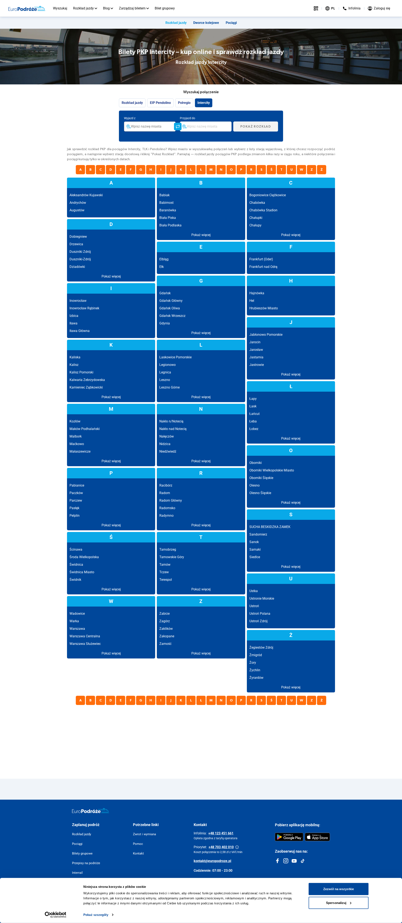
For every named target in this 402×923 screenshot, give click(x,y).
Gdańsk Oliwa (169, 308)
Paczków (76, 493)
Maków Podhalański (85, 429)
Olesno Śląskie (260, 493)
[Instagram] (285, 860)
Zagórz (164, 621)
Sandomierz (258, 534)
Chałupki (255, 218)
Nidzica (164, 444)
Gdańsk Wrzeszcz (172, 316)
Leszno (164, 380)
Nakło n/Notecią (171, 421)
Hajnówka (256, 293)
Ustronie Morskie (261, 598)
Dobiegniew (78, 237)
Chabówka (257, 203)
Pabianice (77, 485)
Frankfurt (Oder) (261, 259)
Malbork (76, 436)
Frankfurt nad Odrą (263, 267)
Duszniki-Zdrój (80, 259)
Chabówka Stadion (263, 210)
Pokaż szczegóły (95, 915)
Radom (164, 493)
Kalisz (74, 365)
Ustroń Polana (259, 614)
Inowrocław (78, 301)
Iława (73, 323)
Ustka (253, 591)
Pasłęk (74, 508)
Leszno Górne (169, 387)
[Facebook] (277, 860)
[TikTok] (302, 860)
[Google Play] (289, 837)
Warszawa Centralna (85, 636)
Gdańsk (165, 293)
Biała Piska (167, 218)
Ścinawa (76, 549)
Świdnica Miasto (82, 572)
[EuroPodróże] (90, 810)
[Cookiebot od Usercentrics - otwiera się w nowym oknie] (55, 915)
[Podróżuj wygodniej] (316, 8)
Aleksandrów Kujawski (86, 195)
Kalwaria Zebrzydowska (87, 380)
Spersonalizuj (336, 902)
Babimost (166, 203)
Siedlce (254, 557)
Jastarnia (256, 357)
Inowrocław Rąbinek (84, 308)
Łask (252, 406)
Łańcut (254, 414)
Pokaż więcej (201, 235)
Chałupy (255, 225)
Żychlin (254, 670)
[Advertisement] (192, 737)
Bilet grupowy (165, 8)
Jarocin (254, 342)
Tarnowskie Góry (171, 557)
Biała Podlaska (170, 225)
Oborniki (255, 463)
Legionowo (167, 365)
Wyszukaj (60, 8)
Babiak (164, 195)
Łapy (253, 399)
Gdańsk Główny (171, 301)
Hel (251, 301)
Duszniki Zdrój (80, 252)
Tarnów (164, 565)
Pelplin (75, 516)
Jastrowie (256, 365)
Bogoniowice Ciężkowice (267, 195)
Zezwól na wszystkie (338, 889)
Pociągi (231, 23)
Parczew (76, 500)
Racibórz (165, 485)
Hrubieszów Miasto (263, 308)
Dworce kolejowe (206, 23)
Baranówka (167, 210)
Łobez (253, 429)
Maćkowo (77, 444)
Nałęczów (166, 436)
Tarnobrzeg (167, 549)
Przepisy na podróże (86, 863)
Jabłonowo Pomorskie (265, 335)
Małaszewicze (80, 451)
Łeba (253, 421)
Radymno (166, 516)
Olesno (254, 485)
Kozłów (75, 421)
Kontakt (138, 853)
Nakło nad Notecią (173, 429)
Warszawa (77, 629)
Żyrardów (256, 678)
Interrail (77, 873)
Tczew (164, 572)
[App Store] (317, 837)
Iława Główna (80, 331)
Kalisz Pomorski (81, 372)
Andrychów (78, 203)
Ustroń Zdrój (258, 621)
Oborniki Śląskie (261, 478)
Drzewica (76, 244)
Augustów (77, 210)
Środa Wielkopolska (84, 557)
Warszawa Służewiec (85, 644)
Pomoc (138, 844)
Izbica (74, 316)
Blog (106, 8)
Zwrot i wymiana (144, 834)
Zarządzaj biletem (132, 8)
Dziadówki (77, 267)
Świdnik (75, 580)
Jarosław (256, 350)
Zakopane (166, 636)
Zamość (165, 644)
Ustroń (254, 606)
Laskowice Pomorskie (175, 357)
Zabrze (164, 614)
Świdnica (76, 565)
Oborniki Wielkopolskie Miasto (271, 470)
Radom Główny (170, 500)
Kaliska (75, 357)
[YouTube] (294, 860)
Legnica (165, 372)
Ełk (161, 267)
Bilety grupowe (82, 853)
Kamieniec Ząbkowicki (86, 387)
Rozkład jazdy (83, 8)
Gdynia (164, 323)
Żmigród (255, 655)
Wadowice (77, 614)
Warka (74, 621)
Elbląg (164, 259)
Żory (252, 663)
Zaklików (166, 629)
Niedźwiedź (167, 451)
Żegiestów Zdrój (261, 647)
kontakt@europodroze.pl (212, 861)
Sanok (254, 542)
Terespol (165, 580)
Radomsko (167, 508)
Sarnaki (255, 549)
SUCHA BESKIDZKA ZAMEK (269, 527)
